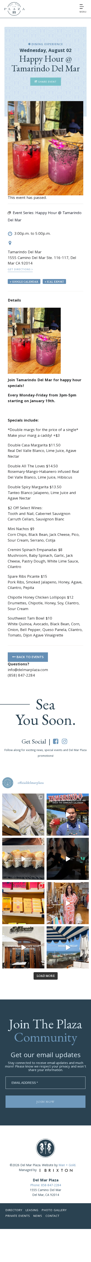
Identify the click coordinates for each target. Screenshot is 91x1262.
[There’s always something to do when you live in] (68, 815)
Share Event (47, 82)
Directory (14, 1210)
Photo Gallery (54, 1210)
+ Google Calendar (24, 281)
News (37, 1216)
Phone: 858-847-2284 (45, 1185)
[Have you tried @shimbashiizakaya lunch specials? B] (23, 859)
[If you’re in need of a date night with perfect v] (23, 947)
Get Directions (20, 270)
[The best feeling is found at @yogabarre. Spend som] (68, 859)
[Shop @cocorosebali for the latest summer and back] (68, 903)
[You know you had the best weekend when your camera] (68, 947)
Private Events (18, 1216)
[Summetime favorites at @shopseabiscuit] (23, 815)
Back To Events (30, 657)
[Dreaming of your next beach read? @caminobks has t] (23, 903)
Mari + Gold (67, 1165)
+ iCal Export (54, 281)
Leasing (32, 1210)
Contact (52, 1216)
